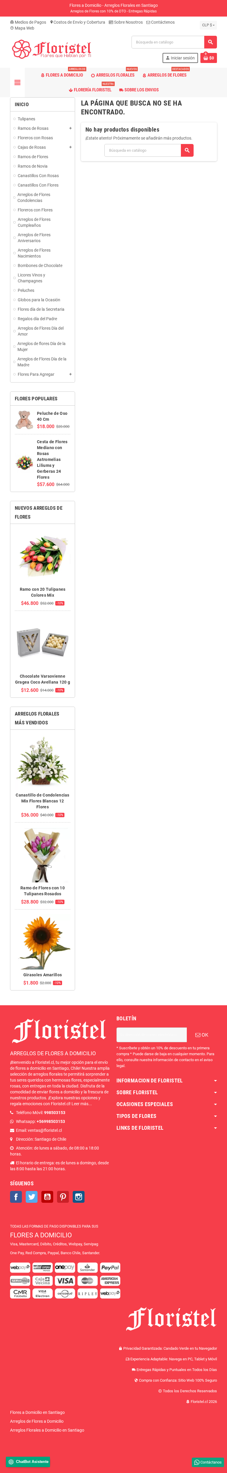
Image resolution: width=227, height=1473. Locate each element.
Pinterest (63, 1197)
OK (204, 1035)
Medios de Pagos (28, 22)
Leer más (80, 1103)
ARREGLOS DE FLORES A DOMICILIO (53, 1053)
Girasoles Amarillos (42, 974)
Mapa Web (22, 28)
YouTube (47, 1197)
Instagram (79, 1197)
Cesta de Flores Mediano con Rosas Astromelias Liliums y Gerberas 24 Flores (52, 459)
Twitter (32, 1197)
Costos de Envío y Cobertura (77, 22)
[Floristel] (51, 49)
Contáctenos (162, 22)
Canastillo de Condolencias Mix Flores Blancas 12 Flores (42, 801)
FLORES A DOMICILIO (41, 1235)
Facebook (16, 1197)
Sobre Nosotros (128, 22)
